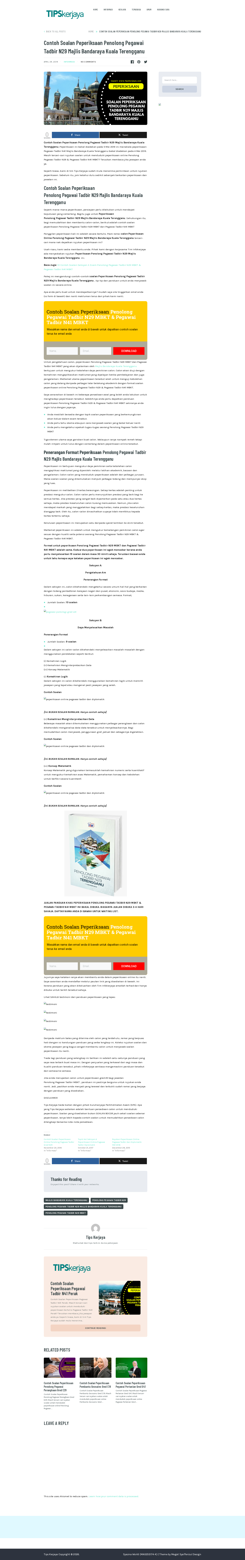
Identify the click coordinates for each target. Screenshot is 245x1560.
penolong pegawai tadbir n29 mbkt (66, 1213)
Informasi (108, 9)
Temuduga (136, 9)
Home (95, 9)
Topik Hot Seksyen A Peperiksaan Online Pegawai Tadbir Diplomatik (91, 1142)
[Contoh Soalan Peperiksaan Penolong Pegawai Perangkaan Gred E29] (59, 1368)
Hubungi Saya (163, 9)
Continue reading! (95, 1328)
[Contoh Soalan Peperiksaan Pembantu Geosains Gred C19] (95, 1368)
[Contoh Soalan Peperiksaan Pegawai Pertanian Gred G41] (131, 1368)
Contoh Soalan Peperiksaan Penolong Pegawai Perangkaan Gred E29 (58, 1386)
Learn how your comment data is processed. (114, 1496)
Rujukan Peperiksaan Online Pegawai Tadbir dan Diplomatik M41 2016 (126, 1142)
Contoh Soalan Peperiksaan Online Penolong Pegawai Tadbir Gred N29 (59, 1142)
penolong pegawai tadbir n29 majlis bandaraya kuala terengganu (84, 1206)
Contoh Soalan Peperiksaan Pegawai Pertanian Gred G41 (131, 1384)
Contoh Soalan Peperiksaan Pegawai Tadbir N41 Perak (68, 1288)
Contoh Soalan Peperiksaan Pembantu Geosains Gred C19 (95, 1384)
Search (180, 89)
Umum (149, 9)
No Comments (88, 62)
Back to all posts (56, 31)
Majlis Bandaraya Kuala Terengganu (116, 366)
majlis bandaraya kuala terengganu (66, 1200)
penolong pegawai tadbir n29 (109, 1200)
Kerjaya (122, 9)
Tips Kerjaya (95, 1237)
